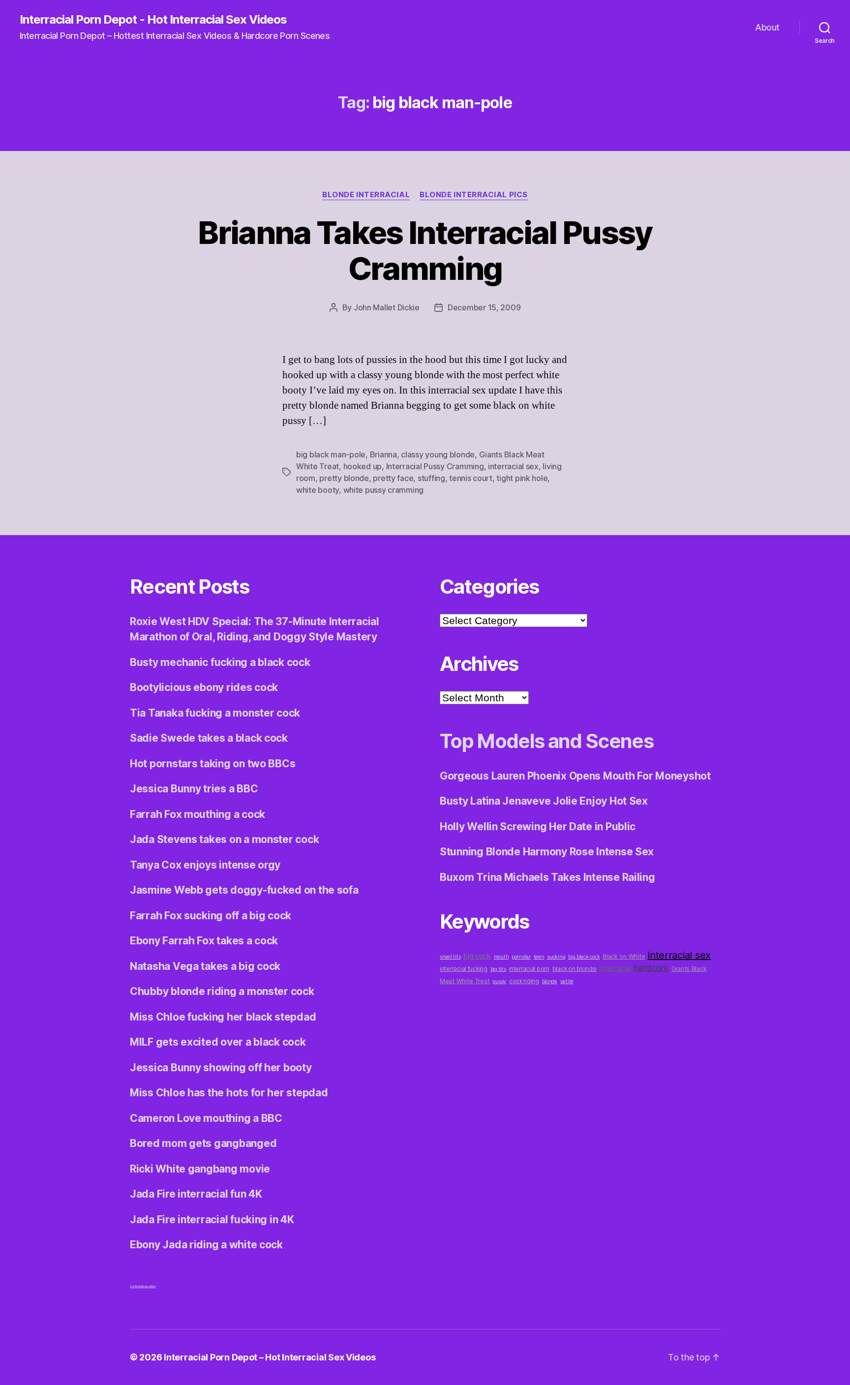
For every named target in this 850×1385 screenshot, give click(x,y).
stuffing (431, 478)
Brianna (383, 454)
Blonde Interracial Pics (474, 194)
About (767, 27)
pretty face (393, 478)
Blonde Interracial (366, 194)
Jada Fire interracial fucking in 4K (212, 1219)
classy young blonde (438, 454)
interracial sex (513, 466)
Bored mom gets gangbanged (203, 1143)
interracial (615, 968)
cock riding (524, 981)
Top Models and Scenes (546, 741)
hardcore (651, 968)
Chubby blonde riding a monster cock (222, 991)
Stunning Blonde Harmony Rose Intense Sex (547, 851)
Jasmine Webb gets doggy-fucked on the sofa (244, 890)
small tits (450, 957)
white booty (317, 490)
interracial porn (529, 968)
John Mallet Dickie (387, 307)
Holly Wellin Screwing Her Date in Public (538, 826)
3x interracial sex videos (142, 1286)
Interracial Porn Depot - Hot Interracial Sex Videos (153, 20)
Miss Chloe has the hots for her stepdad (229, 1092)
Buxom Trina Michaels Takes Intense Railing (547, 877)
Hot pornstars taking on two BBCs (212, 763)
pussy (499, 981)
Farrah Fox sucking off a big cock (210, 915)
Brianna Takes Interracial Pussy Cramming (425, 250)
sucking (556, 957)
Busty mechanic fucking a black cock (220, 662)
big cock (477, 956)
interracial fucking (463, 968)
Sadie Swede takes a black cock (209, 738)
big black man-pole (330, 454)
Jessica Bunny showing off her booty (221, 1067)
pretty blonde (344, 478)
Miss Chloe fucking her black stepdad (223, 1017)
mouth (501, 957)
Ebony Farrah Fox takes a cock (204, 940)
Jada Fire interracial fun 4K (196, 1194)
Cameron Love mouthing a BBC (206, 1118)
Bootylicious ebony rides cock (204, 687)
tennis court (470, 478)
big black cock (584, 957)
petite (567, 981)
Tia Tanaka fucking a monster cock (215, 713)
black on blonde (574, 968)
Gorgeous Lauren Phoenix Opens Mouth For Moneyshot (575, 776)
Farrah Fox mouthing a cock (197, 814)
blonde (549, 981)
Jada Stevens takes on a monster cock (224, 839)
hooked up (362, 466)
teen (539, 957)
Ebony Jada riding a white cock (206, 1244)
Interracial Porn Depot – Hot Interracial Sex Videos (269, 1357)
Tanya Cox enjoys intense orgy (205, 865)
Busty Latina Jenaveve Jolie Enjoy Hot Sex (544, 801)
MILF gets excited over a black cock (218, 1042)
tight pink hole (521, 478)
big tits (498, 969)
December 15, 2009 (484, 307)
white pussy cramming (383, 490)
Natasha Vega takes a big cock (205, 966)
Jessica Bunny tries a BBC (194, 789)
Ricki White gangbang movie (200, 1169)
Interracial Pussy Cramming (435, 466)
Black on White (624, 956)
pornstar (521, 957)
